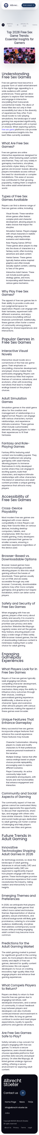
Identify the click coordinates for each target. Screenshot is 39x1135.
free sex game (8, 129)
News (22, 1102)
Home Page (10, 1102)
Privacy (16, 1127)
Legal (30, 1127)
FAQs (30, 1102)
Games (34, 25)
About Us (7, 1127)
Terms (23, 1127)
